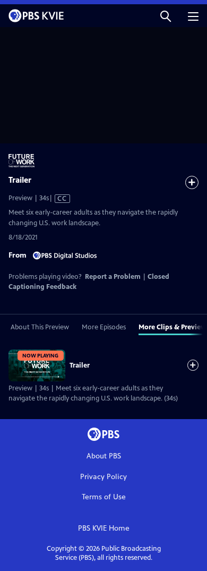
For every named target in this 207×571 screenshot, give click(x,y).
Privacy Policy (103, 476)
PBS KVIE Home (104, 528)
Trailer (80, 365)
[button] (165, 15)
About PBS (104, 456)
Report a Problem (113, 276)
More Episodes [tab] (104, 327)
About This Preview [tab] (40, 327)
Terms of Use (104, 496)
